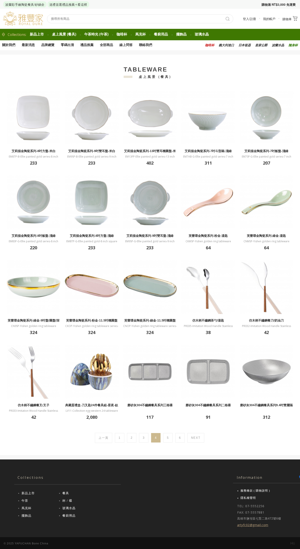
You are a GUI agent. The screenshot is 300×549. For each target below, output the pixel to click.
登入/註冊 (249, 19)
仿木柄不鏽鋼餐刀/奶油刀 (266, 320)
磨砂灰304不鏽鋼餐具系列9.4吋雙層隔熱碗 (266, 405)
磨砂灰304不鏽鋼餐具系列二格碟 (208, 405)
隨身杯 (293, 45)
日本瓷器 (245, 45)
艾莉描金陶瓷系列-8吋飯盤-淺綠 (34, 235)
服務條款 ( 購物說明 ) (255, 490)
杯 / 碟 (67, 500)
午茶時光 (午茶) (96, 34)
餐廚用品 (161, 34)
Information (249, 477)
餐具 (65, 493)
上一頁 (103, 437)
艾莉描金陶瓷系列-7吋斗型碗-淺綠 (208, 151)
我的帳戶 (269, 19)
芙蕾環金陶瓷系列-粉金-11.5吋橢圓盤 (91, 320)
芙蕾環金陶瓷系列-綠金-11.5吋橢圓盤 (150, 320)
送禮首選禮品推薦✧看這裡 (68, 4)
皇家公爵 (261, 45)
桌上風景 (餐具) (64, 34)
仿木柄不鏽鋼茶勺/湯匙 (208, 320)
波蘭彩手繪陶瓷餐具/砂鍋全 (25, 4)
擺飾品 (181, 34)
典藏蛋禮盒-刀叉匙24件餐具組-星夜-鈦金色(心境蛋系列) (91, 405)
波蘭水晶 (278, 45)
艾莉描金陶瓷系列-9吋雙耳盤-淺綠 (150, 235)
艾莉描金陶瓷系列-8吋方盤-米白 (34, 151)
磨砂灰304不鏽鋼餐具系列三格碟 (150, 405)
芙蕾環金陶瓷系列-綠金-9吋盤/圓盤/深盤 (34, 320)
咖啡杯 (122, 34)
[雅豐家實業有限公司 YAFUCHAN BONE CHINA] (23, 19)
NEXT (196, 437)
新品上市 (37, 34)
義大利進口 (226, 45)
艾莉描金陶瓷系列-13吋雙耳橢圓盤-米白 (150, 151)
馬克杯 (140, 34)
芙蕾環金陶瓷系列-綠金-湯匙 (266, 235)
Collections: (17, 34)
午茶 (25, 500)
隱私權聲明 (248, 497)
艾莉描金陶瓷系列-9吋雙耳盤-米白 (91, 151)
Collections (31, 477)
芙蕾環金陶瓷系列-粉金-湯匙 (208, 235)
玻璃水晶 (202, 34)
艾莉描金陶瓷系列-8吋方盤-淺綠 (92, 235)
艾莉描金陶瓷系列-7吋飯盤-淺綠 (266, 151)
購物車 (287, 19)
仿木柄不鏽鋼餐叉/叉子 (33, 405)
